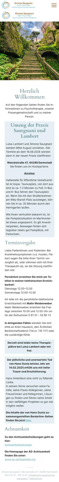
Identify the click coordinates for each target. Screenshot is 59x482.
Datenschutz (36, 478)
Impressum (22, 478)
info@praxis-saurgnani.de (42, 475)
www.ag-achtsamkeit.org (20, 459)
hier (28, 420)
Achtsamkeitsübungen (18, 444)
